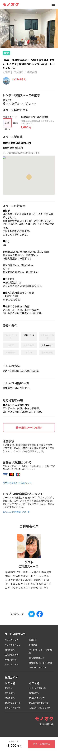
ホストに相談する (41, 743)
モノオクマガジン (12, 645)
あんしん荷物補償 (12, 707)
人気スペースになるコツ (39, 707)
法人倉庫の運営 (11, 654)
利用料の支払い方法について (17, 482)
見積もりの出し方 (36, 697)
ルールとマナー (11, 664)
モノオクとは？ (11, 640)
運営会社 (33, 640)
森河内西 (32, 72)
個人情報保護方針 (36, 657)
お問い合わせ (10, 659)
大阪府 (6, 72)
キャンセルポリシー (37, 667)
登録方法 (9, 688)
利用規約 (33, 645)
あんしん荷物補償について (16, 511)
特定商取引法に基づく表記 (40, 662)
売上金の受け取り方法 (38, 702)
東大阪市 (18, 72)
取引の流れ (10, 693)
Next (53, 28)
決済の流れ (10, 697)
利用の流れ (10, 649)
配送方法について (12, 702)
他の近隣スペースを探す (29, 427)
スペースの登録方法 (37, 688)
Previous (4, 28)
